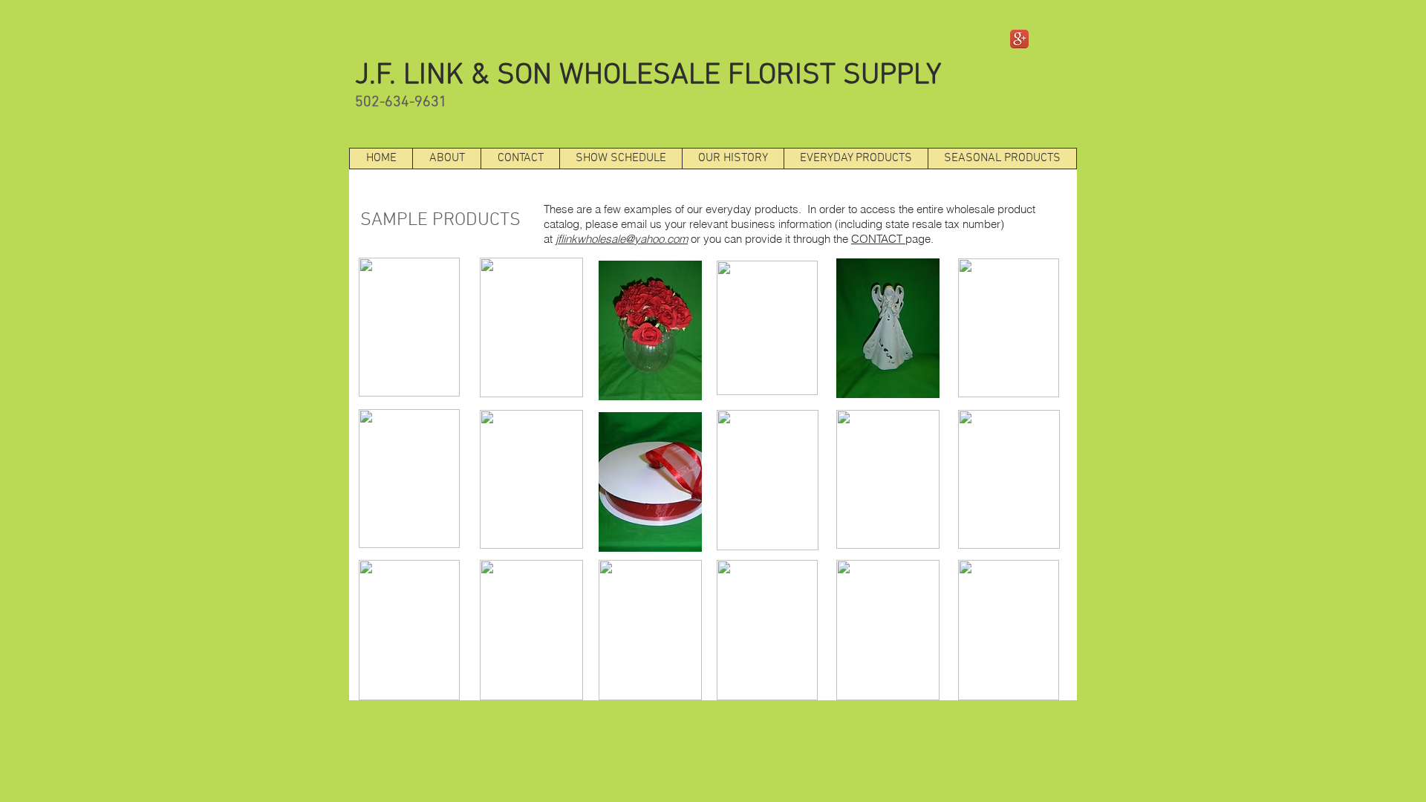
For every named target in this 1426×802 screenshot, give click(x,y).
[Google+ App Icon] (1019, 39)
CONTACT (878, 239)
